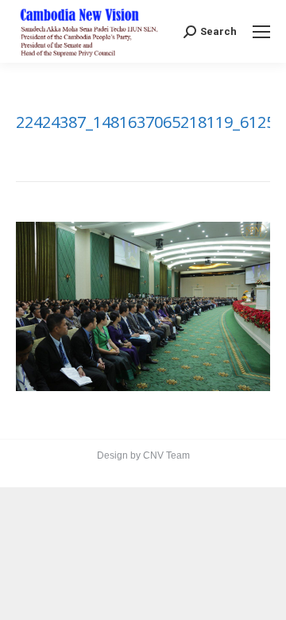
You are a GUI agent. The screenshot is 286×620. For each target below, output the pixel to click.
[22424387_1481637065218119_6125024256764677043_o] (143, 306)
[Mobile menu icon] (261, 32)
